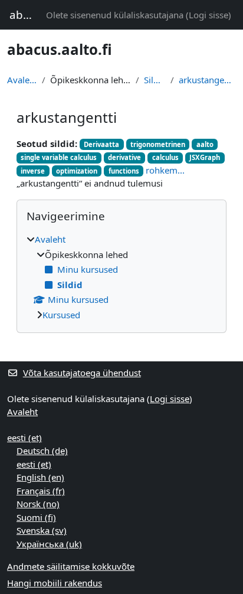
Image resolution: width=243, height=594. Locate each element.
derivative (124, 157)
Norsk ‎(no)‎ (38, 504)
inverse (33, 171)
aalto (205, 144)
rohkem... (165, 170)
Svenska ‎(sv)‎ (42, 530)
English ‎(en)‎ (40, 477)
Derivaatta (101, 144)
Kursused (61, 315)
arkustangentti (207, 80)
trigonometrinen (157, 144)
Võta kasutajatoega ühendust (82, 372)
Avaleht (22, 80)
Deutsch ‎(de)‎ (42, 450)
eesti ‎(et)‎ (24, 437)
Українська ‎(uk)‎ (49, 544)
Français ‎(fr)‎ (41, 491)
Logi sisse (208, 15)
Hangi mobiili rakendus (54, 583)
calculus (165, 157)
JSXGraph (204, 157)
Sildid (155, 80)
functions (124, 171)
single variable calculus (59, 157)
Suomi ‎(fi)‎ (36, 517)
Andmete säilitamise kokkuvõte (70, 566)
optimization (76, 171)
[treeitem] (121, 277)
